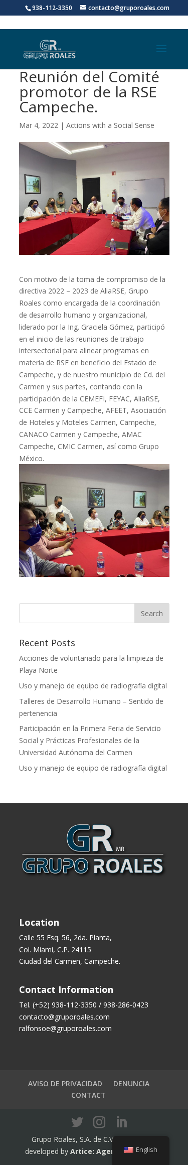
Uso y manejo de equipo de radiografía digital (93, 685)
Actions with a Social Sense (110, 125)
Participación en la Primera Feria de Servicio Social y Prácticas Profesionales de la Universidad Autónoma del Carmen (90, 740)
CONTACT (88, 1095)
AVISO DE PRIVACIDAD (65, 1083)
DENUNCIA (131, 1083)
